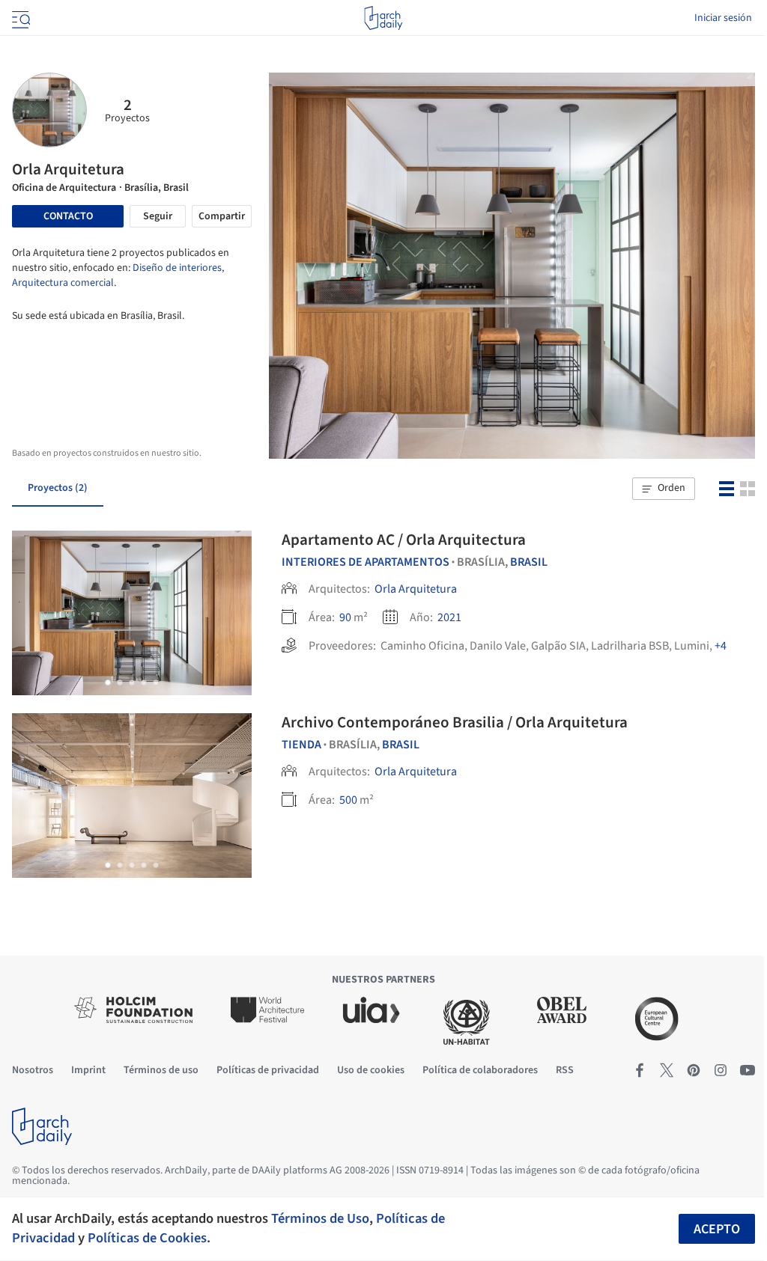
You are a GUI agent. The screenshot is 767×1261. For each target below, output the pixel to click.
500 (348, 800)
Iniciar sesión (723, 18)
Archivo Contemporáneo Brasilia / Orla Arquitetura (455, 722)
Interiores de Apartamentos (365, 562)
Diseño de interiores (177, 267)
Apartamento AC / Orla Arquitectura (404, 539)
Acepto (717, 1229)
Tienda (301, 744)
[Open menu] (19, 17)
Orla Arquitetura (416, 589)
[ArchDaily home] (383, 18)
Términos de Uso (320, 1218)
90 (345, 617)
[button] (663, 488)
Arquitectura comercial (63, 282)
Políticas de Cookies (147, 1238)
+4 (721, 646)
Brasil (529, 562)
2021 (449, 617)
